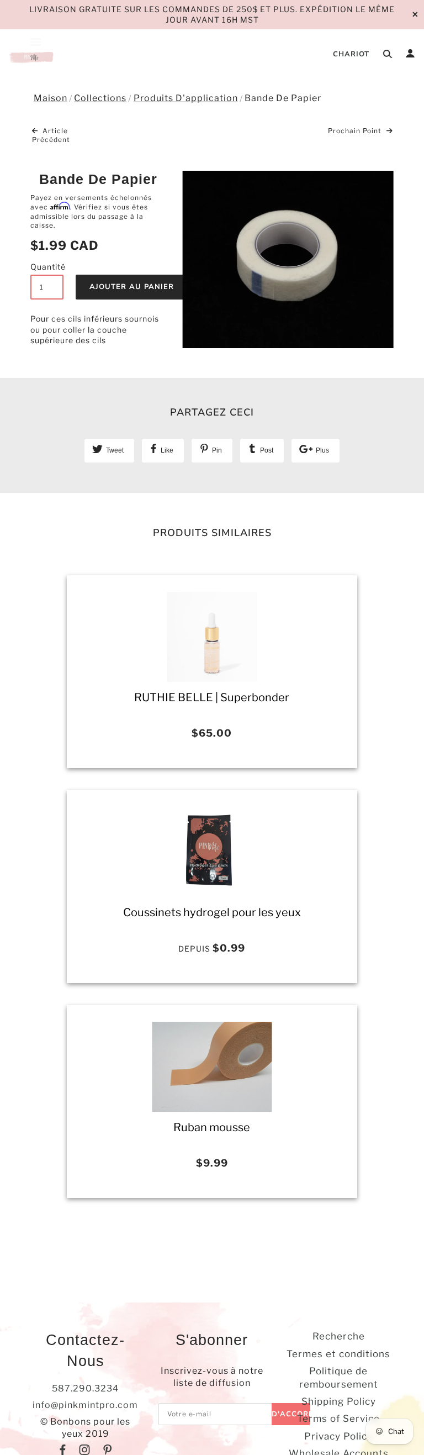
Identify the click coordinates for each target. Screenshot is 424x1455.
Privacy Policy (338, 1436)
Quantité (46, 266)
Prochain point (356, 131)
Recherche (338, 1336)
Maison (50, 98)
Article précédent (51, 135)
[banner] (32, 57)
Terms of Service (338, 1418)
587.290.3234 (85, 1388)
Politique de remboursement (338, 1377)
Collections (100, 98)
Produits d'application (186, 98)
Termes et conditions (338, 1353)
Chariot (351, 54)
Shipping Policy (338, 1401)
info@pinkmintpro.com (85, 1405)
